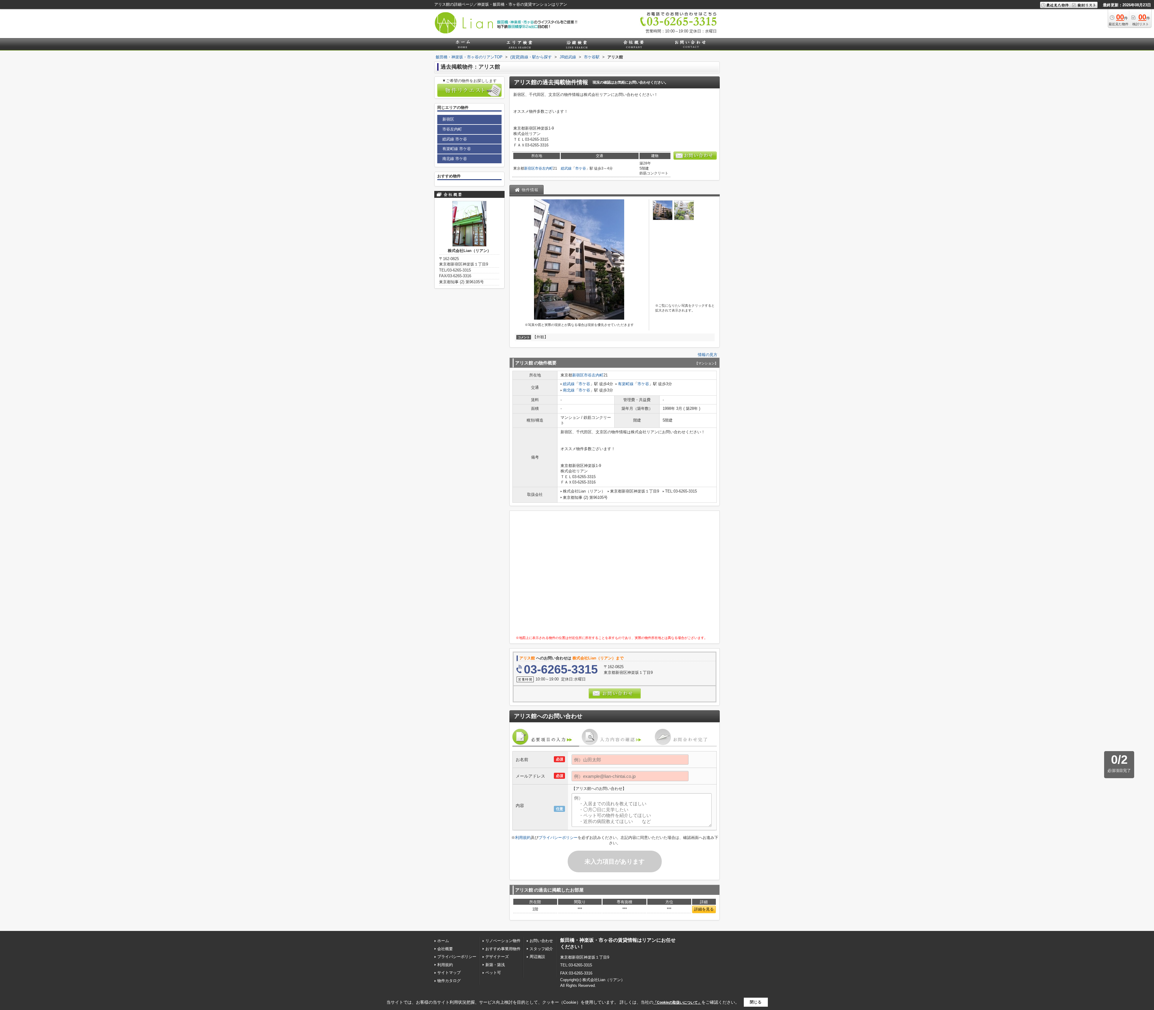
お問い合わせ (541, 940)
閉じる (756, 1002)
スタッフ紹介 (541, 949)
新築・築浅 (495, 964)
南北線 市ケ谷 (454, 158)
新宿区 (529, 168)
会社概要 (445, 949)
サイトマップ (449, 972)
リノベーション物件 (503, 940)
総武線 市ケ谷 (454, 139)
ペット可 (493, 972)
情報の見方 (707, 354)
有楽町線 (625, 384)
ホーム (443, 940)
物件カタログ (449, 980)
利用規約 (523, 837)
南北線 (569, 390)
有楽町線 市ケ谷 (456, 148)
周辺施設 (537, 956)
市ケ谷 (580, 168)
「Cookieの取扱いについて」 (677, 1002)
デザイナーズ (497, 956)
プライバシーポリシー (558, 837)
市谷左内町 (544, 168)
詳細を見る (704, 909)
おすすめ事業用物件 (503, 949)
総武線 (566, 168)
